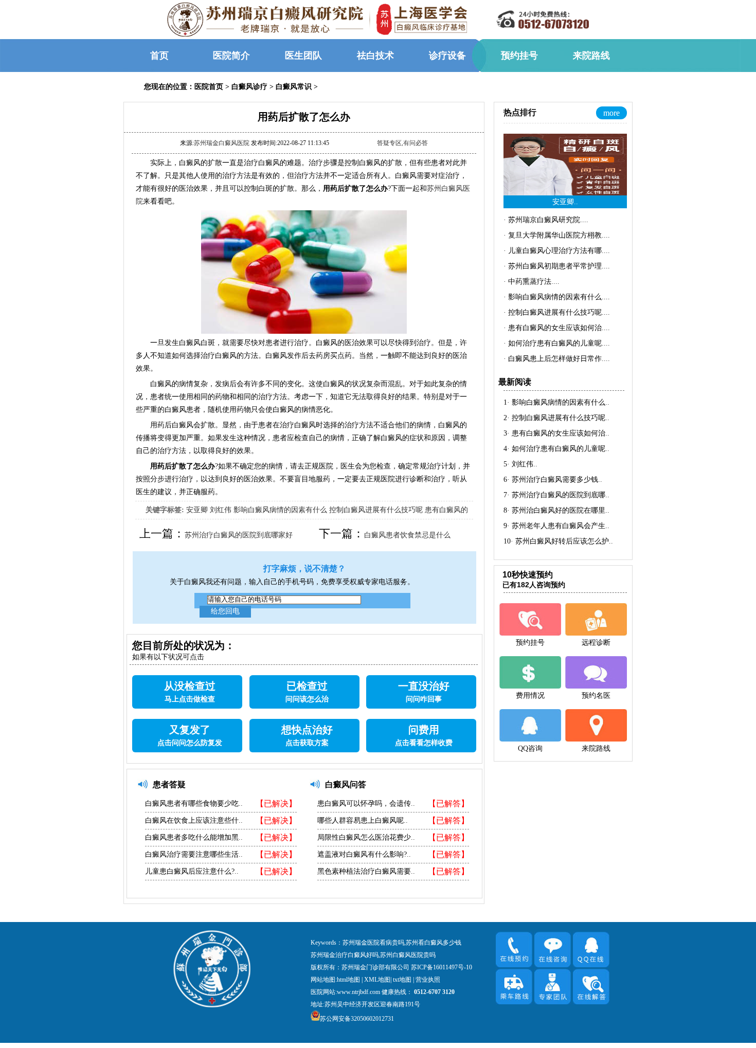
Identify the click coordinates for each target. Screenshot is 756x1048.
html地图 (348, 979)
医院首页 (208, 87)
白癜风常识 (294, 87)
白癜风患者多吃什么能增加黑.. (194, 837)
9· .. (556, 526)
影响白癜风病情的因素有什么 (280, 510)
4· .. (556, 449)
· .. (545, 220)
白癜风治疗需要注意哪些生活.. (194, 854)
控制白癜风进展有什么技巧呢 (376, 510)
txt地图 (402, 979)
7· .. (556, 495)
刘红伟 (220, 510)
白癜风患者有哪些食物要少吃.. (194, 803)
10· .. (558, 541)
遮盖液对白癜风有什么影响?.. (364, 854)
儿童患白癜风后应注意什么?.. (192, 871)
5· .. (520, 464)
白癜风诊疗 (249, 87)
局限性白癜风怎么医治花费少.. (366, 837)
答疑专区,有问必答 (402, 143)
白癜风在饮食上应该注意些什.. (194, 820)
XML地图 (377, 979)
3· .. (556, 433)
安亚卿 (197, 510)
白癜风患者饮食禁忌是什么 (407, 535)
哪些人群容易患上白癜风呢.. (362, 820)
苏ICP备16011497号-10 (441, 967)
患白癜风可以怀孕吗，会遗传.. (366, 803)
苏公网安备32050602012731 (357, 1018)
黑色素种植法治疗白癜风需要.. (366, 871)
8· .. (556, 510)
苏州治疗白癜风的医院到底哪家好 (239, 535)
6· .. (552, 479)
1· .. (556, 402)
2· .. (556, 418)
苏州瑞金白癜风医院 (221, 143)
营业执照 (428, 979)
